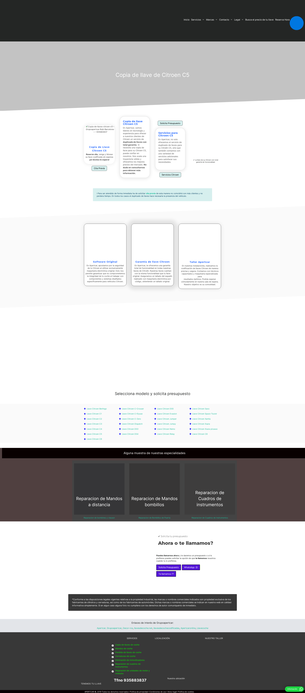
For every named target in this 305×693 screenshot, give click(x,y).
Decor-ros (128, 628)
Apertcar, (101, 628)
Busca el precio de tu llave (259, 19)
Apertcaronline (188, 628)
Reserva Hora (282, 19)
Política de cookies (186, 692)
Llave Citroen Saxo (200, 409)
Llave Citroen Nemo (166, 429)
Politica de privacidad (139, 692)
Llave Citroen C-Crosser (133, 409)
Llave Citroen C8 (200, 434)
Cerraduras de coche (125, 656)
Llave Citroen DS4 (130, 434)
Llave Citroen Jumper (167, 419)
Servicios (196, 19)
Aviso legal (172, 692)
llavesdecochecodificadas (166, 628)
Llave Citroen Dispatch (132, 424)
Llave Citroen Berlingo (97, 409)
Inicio (186, 19)
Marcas (210, 19)
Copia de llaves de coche (127, 645)
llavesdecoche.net (143, 628)
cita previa (151, 193)
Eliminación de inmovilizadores (130, 660)
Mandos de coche (123, 648)
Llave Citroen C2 (94, 419)
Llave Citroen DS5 (165, 409)
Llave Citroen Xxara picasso (205, 429)
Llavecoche (202, 628)
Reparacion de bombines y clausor (99, 518)
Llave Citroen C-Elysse (132, 414)
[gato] (159, 165)
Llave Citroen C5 (94, 434)
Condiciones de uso (157, 692)
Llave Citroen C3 (94, 424)
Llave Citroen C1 (94, 414)
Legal (237, 19)
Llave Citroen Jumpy (166, 424)
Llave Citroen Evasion (167, 414)
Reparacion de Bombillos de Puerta (154, 518)
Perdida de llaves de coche (128, 652)
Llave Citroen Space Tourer (204, 414)
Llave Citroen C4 (94, 429)
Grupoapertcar (114, 628)
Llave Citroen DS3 (130, 429)
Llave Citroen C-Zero (131, 419)
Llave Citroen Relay (166, 434)
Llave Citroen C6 (94, 439)
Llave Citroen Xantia (201, 419)
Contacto (224, 19)
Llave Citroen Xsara (201, 424)
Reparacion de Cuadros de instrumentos (210, 518)
